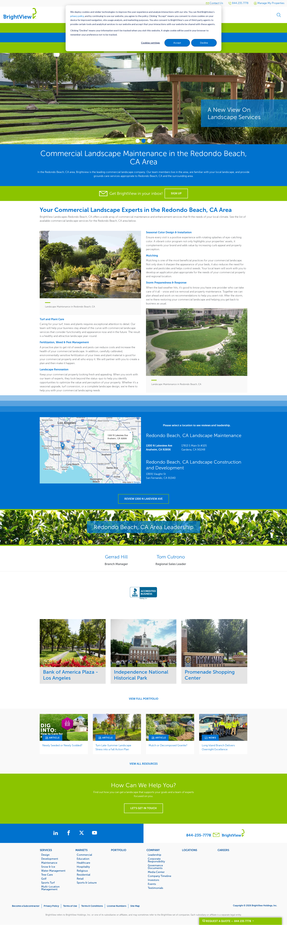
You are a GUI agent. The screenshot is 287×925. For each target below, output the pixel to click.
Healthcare (83, 862)
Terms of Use (70, 906)
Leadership (154, 854)
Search (278, 15)
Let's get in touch (143, 808)
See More (72, 642)
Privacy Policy (51, 906)
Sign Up (176, 193)
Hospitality (83, 866)
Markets (81, 850)
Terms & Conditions (92, 906)
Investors (153, 879)
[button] (118, 447)
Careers (223, 850)
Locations (189, 850)
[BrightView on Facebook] (69, 833)
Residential (83, 874)
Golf (43, 878)
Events (152, 883)
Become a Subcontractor (26, 906)
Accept (177, 42)
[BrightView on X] (82, 833)
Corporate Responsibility (156, 860)
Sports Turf (48, 882)
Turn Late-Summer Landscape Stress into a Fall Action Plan (113, 747)
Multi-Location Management (50, 888)
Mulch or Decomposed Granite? (168, 745)
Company (153, 850)
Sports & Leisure (87, 882)
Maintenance (49, 862)
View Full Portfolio (143, 699)
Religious (82, 870)
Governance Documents (155, 866)
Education (83, 858)
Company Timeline (159, 875)
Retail (80, 878)
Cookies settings (150, 42)
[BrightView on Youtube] (94, 833)
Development (49, 858)
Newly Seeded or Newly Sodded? (62, 745)
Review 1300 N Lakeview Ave (143, 498)
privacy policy (77, 16)
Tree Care (47, 874)
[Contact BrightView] (216, 835)
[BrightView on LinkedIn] (56, 833)
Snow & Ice (48, 866)
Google (137, 482)
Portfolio (118, 850)
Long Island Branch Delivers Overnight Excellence (218, 747)
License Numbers (116, 906)
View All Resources (144, 764)
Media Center (156, 871)
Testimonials (155, 887)
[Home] (20, 13)
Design (45, 854)
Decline (204, 42)
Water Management (53, 870)
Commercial (84, 854)
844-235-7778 (198, 835)
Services (46, 850)
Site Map (135, 906)
